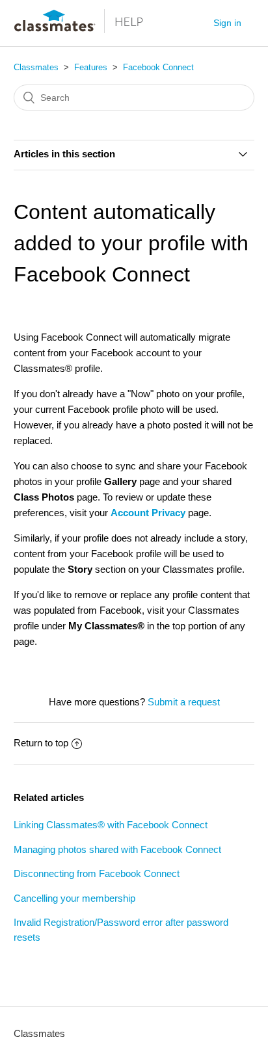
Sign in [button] (227, 23)
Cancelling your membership (74, 898)
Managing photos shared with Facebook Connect (117, 849)
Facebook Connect (158, 67)
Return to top (41, 742)
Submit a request (184, 701)
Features (90, 67)
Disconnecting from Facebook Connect (97, 873)
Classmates (36, 67)
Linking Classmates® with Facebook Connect (111, 824)
